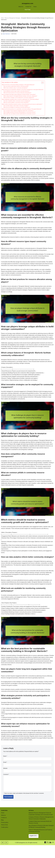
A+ (2, 842)
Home (35, 6)
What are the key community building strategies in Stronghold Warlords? (18, 84)
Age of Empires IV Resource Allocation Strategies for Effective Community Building (41, 826)
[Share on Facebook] (45, 842)
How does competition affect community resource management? (17, 100)
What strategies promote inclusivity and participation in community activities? (20, 112)
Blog (2, 820)
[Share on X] (48, 842)
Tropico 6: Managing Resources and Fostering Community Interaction (40, 830)
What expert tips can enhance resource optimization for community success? (20, 113)
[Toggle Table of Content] (41, 82)
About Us (20, 6)
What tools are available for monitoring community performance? (17, 107)
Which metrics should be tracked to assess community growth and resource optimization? (22, 104)
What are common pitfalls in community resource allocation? (16, 102)
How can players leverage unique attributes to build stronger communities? (19, 94)
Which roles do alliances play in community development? (16, 87)
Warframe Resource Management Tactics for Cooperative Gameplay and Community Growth (41, 813)
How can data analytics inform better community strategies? (16, 105)
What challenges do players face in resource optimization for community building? (20, 99)
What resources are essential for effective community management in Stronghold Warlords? (22, 89)
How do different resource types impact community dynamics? (16, 91)
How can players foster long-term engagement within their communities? (18, 110)
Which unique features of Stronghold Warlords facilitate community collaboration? (20, 96)
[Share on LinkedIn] (51, 842)
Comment (6, 774)
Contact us (4, 817)
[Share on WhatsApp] (53, 842)
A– (6, 842)
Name (5, 756)
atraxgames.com (27, 3)
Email (5, 762)
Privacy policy (4, 822)
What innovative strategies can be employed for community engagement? (19, 97)
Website (5, 768)
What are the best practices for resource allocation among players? (17, 92)
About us (3, 815)
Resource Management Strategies (12, 18)
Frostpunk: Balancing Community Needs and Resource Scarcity (40, 822)
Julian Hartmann (6, 33)
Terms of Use (4, 824)
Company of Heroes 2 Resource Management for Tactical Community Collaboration (41, 817)
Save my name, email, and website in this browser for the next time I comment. (24, 793)
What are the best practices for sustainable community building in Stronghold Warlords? (21, 109)
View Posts (27, 9)
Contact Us (28, 6)
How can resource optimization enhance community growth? (16, 86)
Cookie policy (4, 827)
